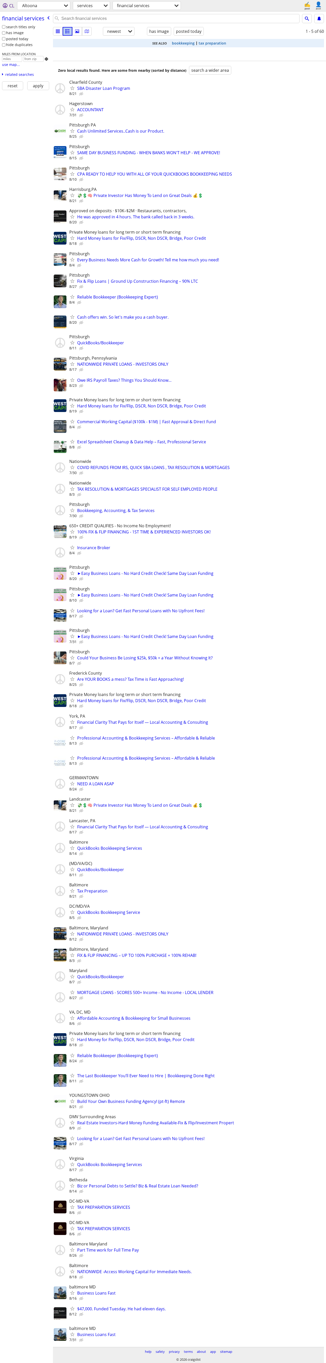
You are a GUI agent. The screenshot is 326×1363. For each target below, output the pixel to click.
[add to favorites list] (72, 88)
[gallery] (77, 31)
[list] (58, 31)
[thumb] (67, 31)
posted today (17, 38)
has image (15, 32)
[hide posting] (82, 94)
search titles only (20, 26)
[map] (87, 31)
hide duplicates (19, 44)
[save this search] (319, 18)
